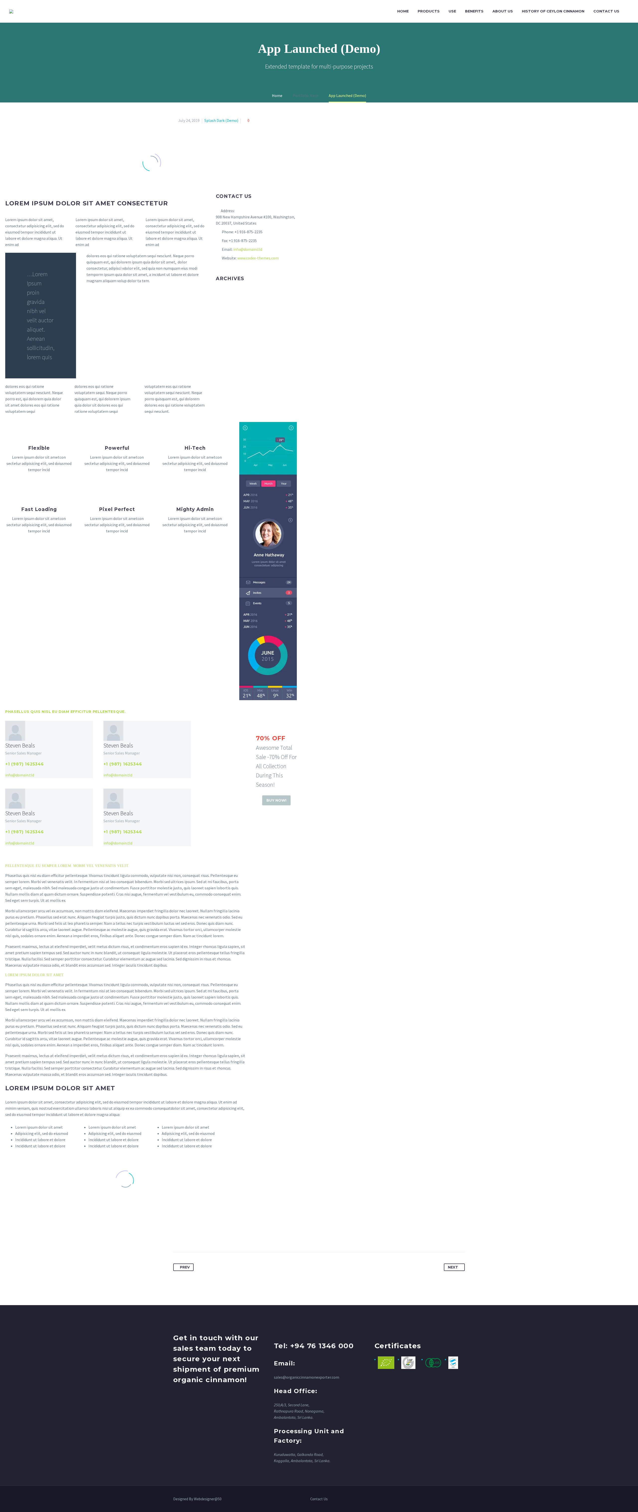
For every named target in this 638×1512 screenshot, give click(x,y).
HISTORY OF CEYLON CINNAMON (553, 11)
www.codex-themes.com (258, 257)
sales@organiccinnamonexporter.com (306, 1377)
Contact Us (319, 1499)
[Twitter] (187, 1236)
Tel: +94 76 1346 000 (314, 1346)
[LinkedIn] (214, 1236)
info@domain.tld (247, 249)
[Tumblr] (205, 1236)
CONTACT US (606, 11)
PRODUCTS (429, 11)
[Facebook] (177, 1236)
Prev (185, 1267)
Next (453, 1267)
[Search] (629, 11)
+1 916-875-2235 (248, 231)
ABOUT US (502, 11)
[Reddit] (224, 1236)
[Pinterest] (196, 1236)
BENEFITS (474, 11)
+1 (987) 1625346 (24, 764)
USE (452, 11)
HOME (403, 11)
